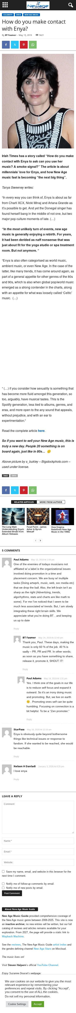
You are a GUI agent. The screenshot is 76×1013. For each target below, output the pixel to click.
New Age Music (32, 14)
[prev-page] (36, 540)
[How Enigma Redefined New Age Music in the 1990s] (62, 516)
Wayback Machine (13, 936)
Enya (18, 14)
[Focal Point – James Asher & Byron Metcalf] (38, 516)
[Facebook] (6, 45)
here (41, 430)
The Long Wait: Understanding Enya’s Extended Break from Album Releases (13, 530)
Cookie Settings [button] (17, 1004)
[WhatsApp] (33, 45)
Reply (16, 629)
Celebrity (7, 14)
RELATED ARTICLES (24, 502)
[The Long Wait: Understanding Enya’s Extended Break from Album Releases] (13, 516)
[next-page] (40, 540)
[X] (15, 45)
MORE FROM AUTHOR (51, 502)
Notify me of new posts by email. (24, 887)
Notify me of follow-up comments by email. (30, 883)
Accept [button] (38, 1004)
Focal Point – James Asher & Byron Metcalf (36, 529)
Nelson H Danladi (25, 766)
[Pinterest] (24, 45)
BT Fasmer (10, 35)
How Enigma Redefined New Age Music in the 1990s (61, 529)
